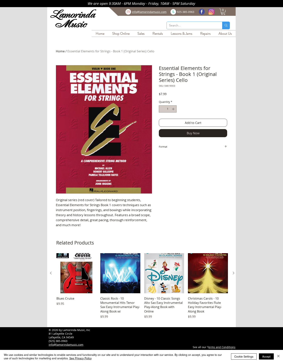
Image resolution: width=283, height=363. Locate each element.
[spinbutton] (167, 109)
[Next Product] (233, 273)
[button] (223, 12)
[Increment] (173, 109)
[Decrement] (161, 109)
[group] (142, 288)
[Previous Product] (51, 273)
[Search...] (226, 25)
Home (60, 51)
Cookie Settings (243, 356)
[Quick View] (76, 273)
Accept (266, 356)
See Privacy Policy (80, 358)
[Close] (278, 356)
